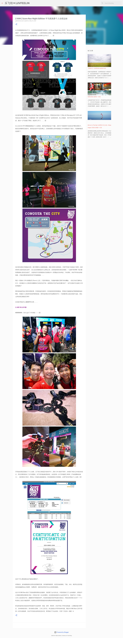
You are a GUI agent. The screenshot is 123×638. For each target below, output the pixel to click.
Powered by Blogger (62, 632)
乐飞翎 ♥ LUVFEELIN (17, 3)
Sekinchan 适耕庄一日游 (94, 96)
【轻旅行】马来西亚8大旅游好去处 (97, 68)
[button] (16, 24)
